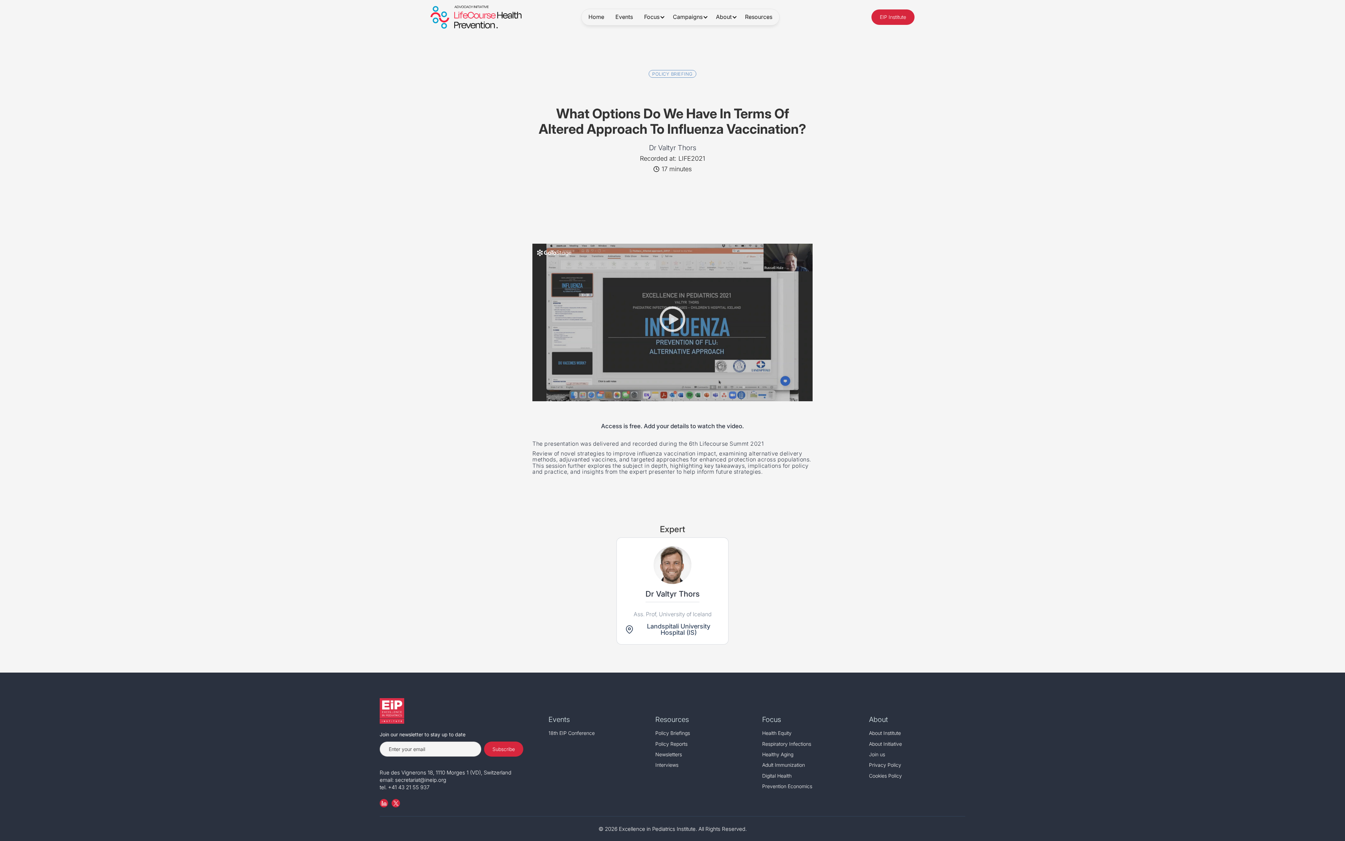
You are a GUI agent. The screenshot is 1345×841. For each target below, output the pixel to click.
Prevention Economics (787, 786)
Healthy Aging (777, 754)
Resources (758, 16)
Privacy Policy (885, 764)
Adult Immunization (783, 764)
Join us (877, 754)
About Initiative (885, 743)
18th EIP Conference (572, 733)
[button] (653, 17)
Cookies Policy (885, 775)
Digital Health (777, 775)
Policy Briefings (672, 733)
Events (624, 16)
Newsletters (668, 754)
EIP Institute (893, 17)
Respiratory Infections (786, 743)
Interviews (666, 764)
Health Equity (777, 733)
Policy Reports (671, 743)
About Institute (885, 733)
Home (596, 16)
